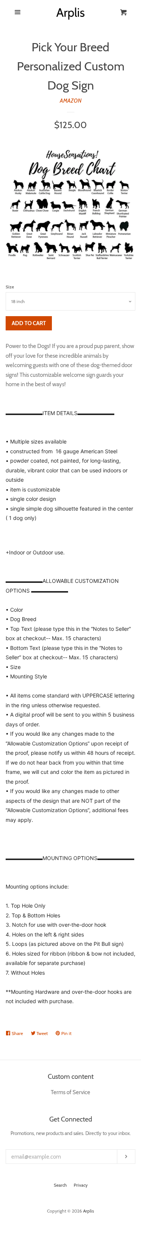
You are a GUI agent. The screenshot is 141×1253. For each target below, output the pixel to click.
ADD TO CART (29, 323)
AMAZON (71, 100)
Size (10, 287)
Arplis (88, 1211)
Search (60, 1185)
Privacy (81, 1185)
